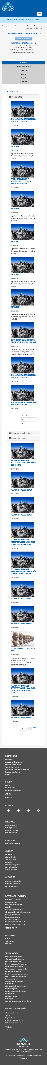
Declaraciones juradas (12, 979)
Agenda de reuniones (11, 886)
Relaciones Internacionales (13, 904)
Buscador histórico (11, 833)
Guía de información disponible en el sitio (18, 1001)
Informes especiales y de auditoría (15, 991)
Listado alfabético (11, 825)
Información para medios (13, 790)
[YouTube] (8, 810)
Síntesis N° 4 (16, 208)
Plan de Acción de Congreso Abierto (16, 986)
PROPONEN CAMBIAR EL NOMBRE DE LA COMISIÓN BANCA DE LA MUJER (21, 181)
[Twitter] (28, 810)
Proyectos (24, 70)
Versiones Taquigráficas (12, 864)
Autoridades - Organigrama (13, 762)
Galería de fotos (10, 788)
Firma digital (9, 998)
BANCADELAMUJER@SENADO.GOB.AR (23, 43)
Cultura (7, 939)
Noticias (7, 785)
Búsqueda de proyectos (12, 844)
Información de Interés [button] (20, 433)
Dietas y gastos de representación (15, 976)
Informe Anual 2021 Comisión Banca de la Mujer (23, 376)
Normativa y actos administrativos (16, 964)
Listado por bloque (11, 828)
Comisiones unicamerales (13, 881)
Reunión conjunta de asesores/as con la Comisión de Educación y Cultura (23, 542)
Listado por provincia (11, 830)
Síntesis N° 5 (16, 146)
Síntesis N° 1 (16, 307)
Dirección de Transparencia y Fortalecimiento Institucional (14, 958)
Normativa (23, 82)
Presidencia (9, 759)
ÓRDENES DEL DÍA (11, 928)
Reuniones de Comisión (23, 66)
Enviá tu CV (8, 774)
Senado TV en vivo (11, 869)
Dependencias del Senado (13, 764)
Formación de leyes (11, 902)
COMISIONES (36, 20)
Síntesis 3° (15, 241)
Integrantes (23, 78)
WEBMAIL (8, 1027)
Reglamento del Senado (12, 772)
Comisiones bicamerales (12, 884)
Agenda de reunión (24, 38)
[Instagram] (18, 810)
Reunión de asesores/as (21, 490)
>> (22, 423)
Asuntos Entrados (10, 860)
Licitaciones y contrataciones (14, 966)
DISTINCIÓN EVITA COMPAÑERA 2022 (23, 649)
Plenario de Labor (10, 857)
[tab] (23, 97)
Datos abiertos (9, 994)
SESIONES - (28, 20)
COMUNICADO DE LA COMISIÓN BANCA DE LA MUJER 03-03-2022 (23, 341)
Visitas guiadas (10, 941)
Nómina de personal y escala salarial (16, 974)
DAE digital (8, 862)
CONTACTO (8, 797)
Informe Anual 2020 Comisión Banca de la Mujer (23, 403)
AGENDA (8, 794)
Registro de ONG (10, 1018)
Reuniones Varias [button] (18, 438)
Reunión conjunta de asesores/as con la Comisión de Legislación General (23, 571)
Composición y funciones (13, 899)
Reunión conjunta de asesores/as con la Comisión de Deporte (23, 462)
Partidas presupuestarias (13, 971)
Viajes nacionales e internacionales (16, 969)
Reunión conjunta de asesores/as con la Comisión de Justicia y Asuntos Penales (23, 689)
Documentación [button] (18, 97)
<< (22, 415)
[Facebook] (38, 810)
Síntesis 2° (15, 274)
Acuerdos (8, 907)
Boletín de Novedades (12, 867)
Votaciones (8, 855)
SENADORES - (11, 20)
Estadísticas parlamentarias (14, 909)
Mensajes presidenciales (12, 914)
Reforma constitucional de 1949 (15, 922)
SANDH (7, 1015)
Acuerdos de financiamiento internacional (14, 982)
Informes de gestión (11, 989)
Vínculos (23, 74)
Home (3, 26)
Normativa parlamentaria (13, 961)
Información (23, 62)
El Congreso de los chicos (13, 1023)
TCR (6, 1029)
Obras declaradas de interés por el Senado (18, 912)
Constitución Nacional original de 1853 (17, 769)
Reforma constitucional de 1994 (15, 924)
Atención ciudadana (11, 1013)
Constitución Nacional (12, 767)
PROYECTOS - (20, 20)
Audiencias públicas (11, 996)
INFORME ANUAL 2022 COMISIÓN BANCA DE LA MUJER (23, 120)
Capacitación (9, 944)
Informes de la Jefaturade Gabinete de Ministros (13, 918)
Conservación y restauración (14, 1020)
